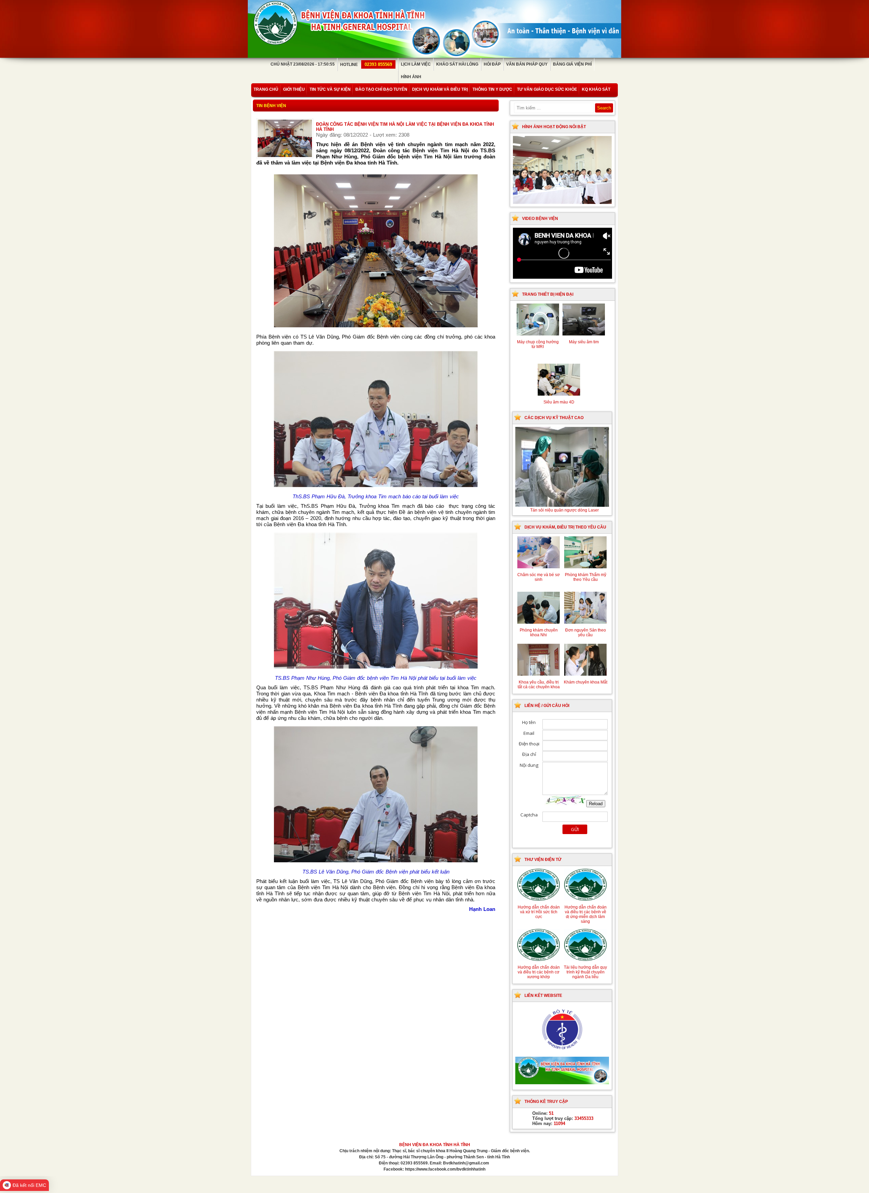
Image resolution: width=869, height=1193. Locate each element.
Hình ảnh (411, 76)
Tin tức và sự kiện (330, 89)
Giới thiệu (294, 89)
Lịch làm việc (416, 64)
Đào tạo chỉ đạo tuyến (381, 89)
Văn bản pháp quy (527, 64)
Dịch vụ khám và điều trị (440, 89)
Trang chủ (266, 89)
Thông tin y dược (492, 89)
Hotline (366, 64)
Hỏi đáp (492, 64)
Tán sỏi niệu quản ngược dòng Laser (564, 510)
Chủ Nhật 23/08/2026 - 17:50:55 (303, 64)
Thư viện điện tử (542, 859)
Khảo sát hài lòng (457, 64)
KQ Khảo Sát (596, 89)
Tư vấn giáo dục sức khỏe (547, 89)
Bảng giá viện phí (572, 64)
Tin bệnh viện (271, 105)
